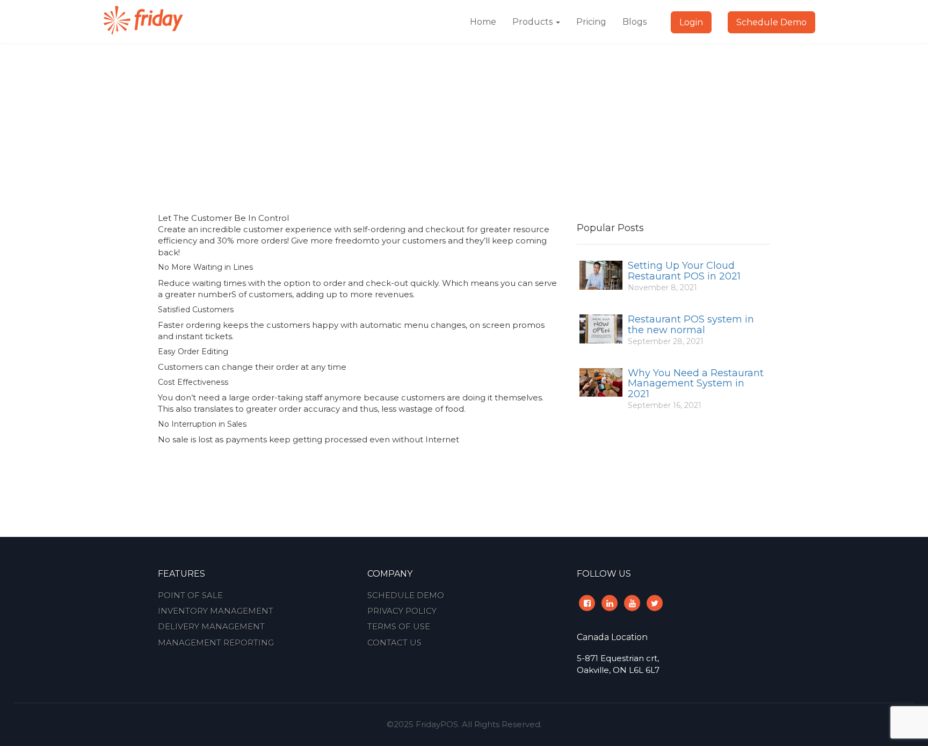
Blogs (634, 22)
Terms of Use (398, 626)
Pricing (591, 22)
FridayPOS (437, 724)
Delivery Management (211, 626)
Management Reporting (216, 642)
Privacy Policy (402, 611)
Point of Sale (190, 595)
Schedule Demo (771, 22)
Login (691, 22)
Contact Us (394, 642)
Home (483, 22)
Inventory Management (215, 611)
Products (533, 22)
